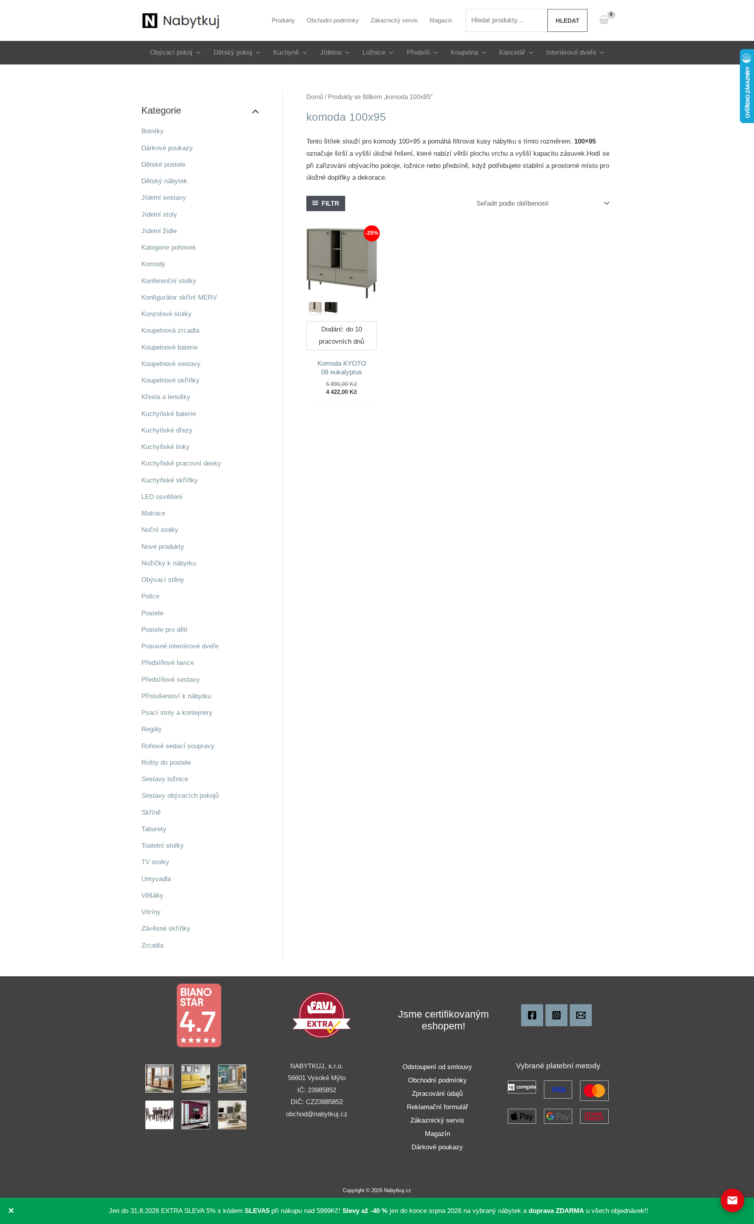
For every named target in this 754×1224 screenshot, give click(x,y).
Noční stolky (159, 530)
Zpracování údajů (437, 1093)
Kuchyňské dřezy (166, 430)
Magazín (437, 1133)
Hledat (567, 20)
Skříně (151, 812)
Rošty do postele (166, 762)
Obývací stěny (162, 579)
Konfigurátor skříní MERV (179, 297)
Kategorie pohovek (168, 247)
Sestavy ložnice (164, 779)
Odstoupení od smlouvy (437, 1067)
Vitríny (151, 912)
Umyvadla (156, 879)
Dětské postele (163, 164)
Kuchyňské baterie (168, 414)
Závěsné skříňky (165, 928)
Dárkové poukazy (167, 148)
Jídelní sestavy (163, 197)
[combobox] (506, 20)
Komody (153, 264)
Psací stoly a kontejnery (176, 712)
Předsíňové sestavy (170, 679)
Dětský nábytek (164, 181)
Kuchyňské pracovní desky (181, 463)
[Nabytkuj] (532, 1015)
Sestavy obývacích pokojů (180, 795)
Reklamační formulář (437, 1107)
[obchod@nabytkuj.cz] (581, 1015)
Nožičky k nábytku (168, 563)
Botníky (152, 131)
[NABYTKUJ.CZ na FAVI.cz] (321, 1015)
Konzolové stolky (166, 314)
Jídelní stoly (159, 214)
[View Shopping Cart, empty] (604, 20)
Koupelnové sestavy (171, 364)
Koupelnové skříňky (170, 380)
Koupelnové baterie (169, 347)
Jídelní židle (159, 231)
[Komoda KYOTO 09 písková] (315, 308)
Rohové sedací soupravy (177, 746)
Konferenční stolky (168, 281)
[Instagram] (556, 1015)
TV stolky (155, 862)
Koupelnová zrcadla (170, 330)
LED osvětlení (162, 497)
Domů (314, 97)
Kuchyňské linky (165, 447)
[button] (196, 52)
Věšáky (152, 895)
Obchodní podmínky (437, 1080)
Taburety (154, 829)
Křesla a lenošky (165, 397)
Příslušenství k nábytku (176, 696)
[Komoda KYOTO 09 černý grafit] (331, 308)
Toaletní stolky (162, 845)
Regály (151, 729)
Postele (152, 613)
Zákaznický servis (437, 1120)
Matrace (153, 513)
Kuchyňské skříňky (169, 480)
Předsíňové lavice (167, 662)
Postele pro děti (164, 629)
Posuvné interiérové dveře (179, 646)
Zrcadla (152, 945)
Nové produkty (162, 546)
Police (150, 596)
